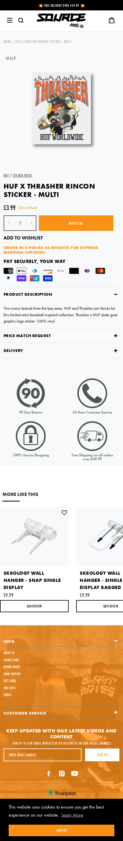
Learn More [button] (72, 815)
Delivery (13, 350)
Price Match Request (27, 335)
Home (7, 41)
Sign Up (102, 754)
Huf (6, 175)
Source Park (11, 660)
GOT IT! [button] (61, 830)
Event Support (12, 673)
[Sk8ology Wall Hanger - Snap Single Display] (34, 537)
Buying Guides (12, 666)
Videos (7, 694)
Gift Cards (10, 680)
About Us (9, 652)
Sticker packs (22, 175)
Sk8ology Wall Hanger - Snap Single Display (32, 580)
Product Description (28, 294)
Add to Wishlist (23, 238)
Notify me (76, 223)
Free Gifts (10, 687)
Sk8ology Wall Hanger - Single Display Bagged (101, 580)
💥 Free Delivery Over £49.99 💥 (61, 5)
